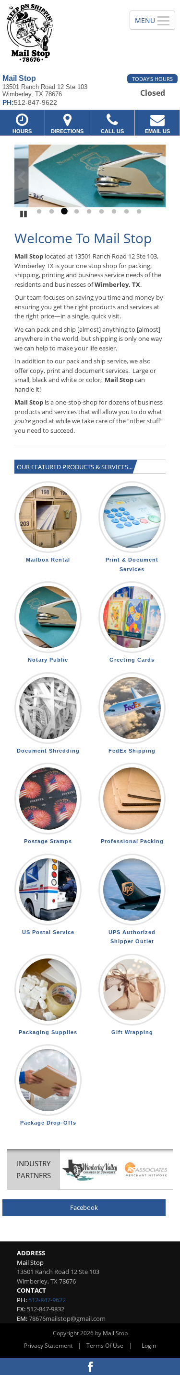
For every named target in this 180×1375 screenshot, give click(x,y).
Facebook (84, 1207)
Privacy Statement (48, 1345)
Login (149, 1345)
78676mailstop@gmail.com (67, 1318)
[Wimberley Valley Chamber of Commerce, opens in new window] (89, 1170)
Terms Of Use (104, 1345)
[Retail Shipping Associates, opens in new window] (146, 1170)
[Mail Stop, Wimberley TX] (59, 33)
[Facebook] (90, 1366)
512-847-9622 (47, 1300)
